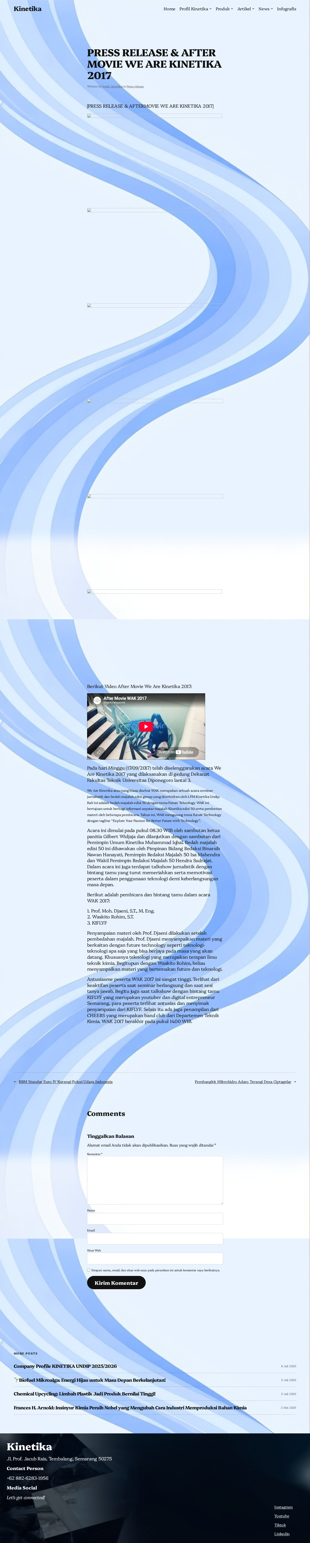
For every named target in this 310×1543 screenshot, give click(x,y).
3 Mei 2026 (288, 1407)
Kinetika (27, 8)
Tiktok (280, 1524)
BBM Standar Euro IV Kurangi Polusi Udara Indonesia (66, 1081)
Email (91, 1230)
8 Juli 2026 (288, 1366)
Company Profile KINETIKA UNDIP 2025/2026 (65, 1366)
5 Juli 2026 (288, 1380)
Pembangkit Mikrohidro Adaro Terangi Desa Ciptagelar (243, 1081)
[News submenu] (272, 8)
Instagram (283, 1506)
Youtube (281, 1515)
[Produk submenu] (232, 8)
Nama (91, 1210)
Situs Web (94, 1250)
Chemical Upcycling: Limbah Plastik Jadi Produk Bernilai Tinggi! (85, 1393)
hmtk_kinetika (112, 86)
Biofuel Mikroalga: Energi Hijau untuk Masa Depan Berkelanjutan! (92, 1380)
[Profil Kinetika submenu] (210, 8)
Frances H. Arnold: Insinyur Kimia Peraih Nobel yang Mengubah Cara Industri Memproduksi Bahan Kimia (130, 1407)
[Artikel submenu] (253, 8)
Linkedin (282, 1533)
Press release (135, 86)
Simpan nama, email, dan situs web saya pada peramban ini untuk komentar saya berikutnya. (155, 1270)
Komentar (94, 1154)
